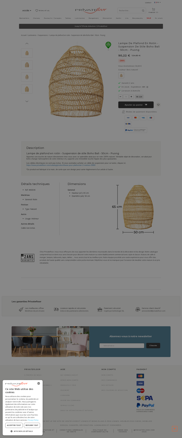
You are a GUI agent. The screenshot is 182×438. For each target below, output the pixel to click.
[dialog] (23, 407)
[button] (22, 431)
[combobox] (38, 383)
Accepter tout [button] (14, 425)
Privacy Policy (33, 420)
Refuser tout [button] (32, 425)
